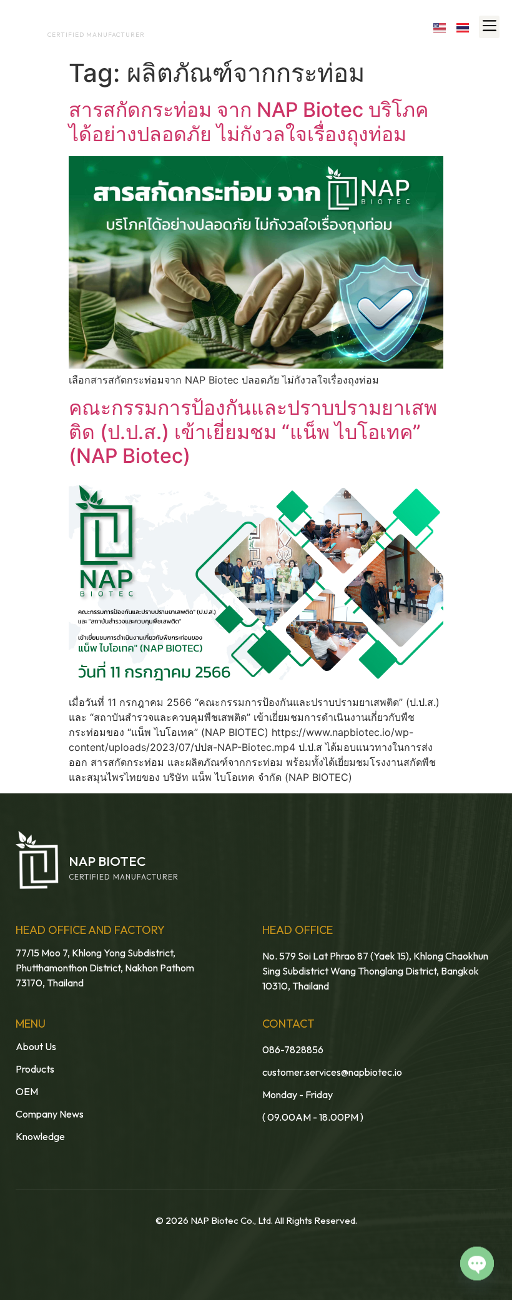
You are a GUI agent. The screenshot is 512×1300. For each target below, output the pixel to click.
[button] (489, 27)
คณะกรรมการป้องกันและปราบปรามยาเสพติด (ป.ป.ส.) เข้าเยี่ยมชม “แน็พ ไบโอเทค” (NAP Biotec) (253, 431)
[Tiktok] (412, 26)
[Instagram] (385, 26)
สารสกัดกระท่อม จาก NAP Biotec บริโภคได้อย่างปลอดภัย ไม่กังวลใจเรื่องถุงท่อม (248, 121)
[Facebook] (331, 26)
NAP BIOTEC (70, 23)
